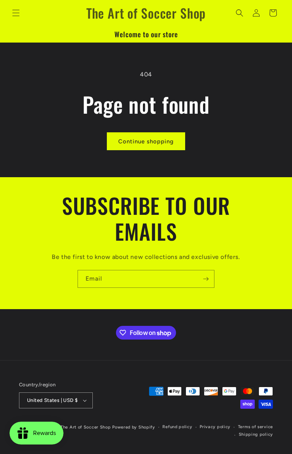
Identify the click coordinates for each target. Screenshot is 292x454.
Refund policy (177, 426)
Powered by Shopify (133, 427)
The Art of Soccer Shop (85, 427)
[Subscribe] (205, 279)
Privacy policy (215, 426)
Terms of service (255, 426)
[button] (16, 13)
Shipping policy (256, 434)
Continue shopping (146, 141)
